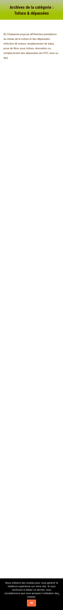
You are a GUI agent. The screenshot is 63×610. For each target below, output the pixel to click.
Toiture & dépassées (30, 85)
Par (13, 89)
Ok (31, 603)
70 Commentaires (45, 89)
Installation (13, 85)
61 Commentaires (45, 307)
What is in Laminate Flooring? (29, 149)
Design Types (15, 298)
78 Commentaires (45, 226)
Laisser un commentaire (20, 387)
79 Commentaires (32, 160)
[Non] (58, 594)
